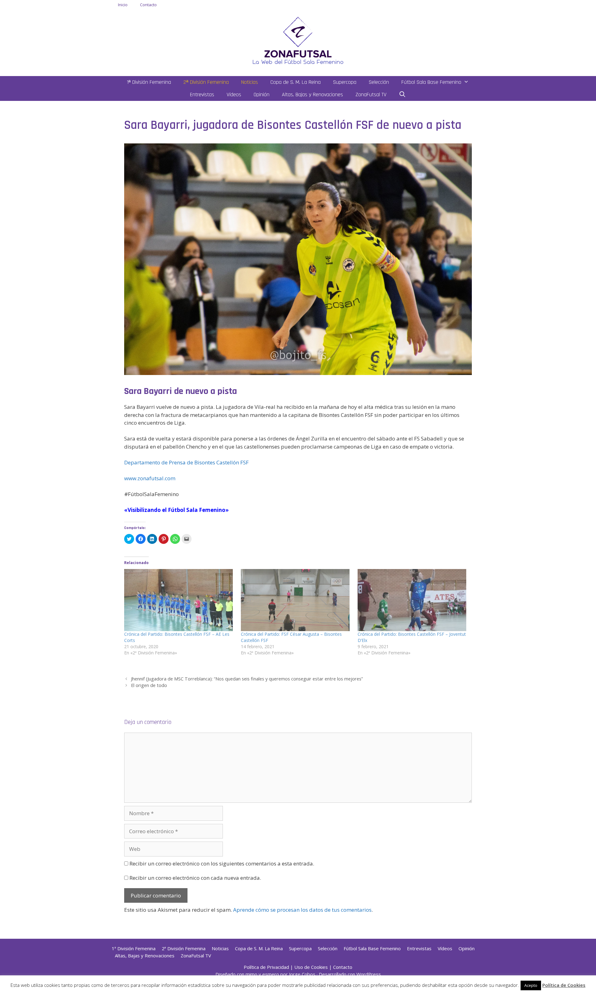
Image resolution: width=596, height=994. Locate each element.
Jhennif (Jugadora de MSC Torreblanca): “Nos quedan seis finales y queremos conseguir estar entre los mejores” (247, 679)
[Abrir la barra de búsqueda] (402, 94)
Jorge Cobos (302, 974)
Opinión (261, 94)
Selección (379, 82)
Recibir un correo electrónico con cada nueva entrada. (195, 877)
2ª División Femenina (206, 82)
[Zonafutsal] (298, 39)
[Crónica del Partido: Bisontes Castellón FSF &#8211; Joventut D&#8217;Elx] (413, 600)
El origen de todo (149, 685)
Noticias (249, 82)
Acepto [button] (530, 985)
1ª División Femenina (149, 82)
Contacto (148, 4)
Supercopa (344, 82)
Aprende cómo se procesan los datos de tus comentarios (302, 909)
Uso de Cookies (311, 967)
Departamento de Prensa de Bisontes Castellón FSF (186, 462)
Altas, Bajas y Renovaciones (312, 94)
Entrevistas (202, 94)
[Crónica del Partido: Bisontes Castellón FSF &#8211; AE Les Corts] (179, 600)
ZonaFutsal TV (370, 94)
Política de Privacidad (266, 967)
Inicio (123, 4)
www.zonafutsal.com (149, 478)
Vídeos (234, 94)
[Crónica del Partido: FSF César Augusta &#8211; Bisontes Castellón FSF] (296, 600)
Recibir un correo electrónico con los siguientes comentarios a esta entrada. (221, 863)
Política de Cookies (563, 985)
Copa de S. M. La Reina (295, 82)
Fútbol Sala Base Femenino (431, 82)
